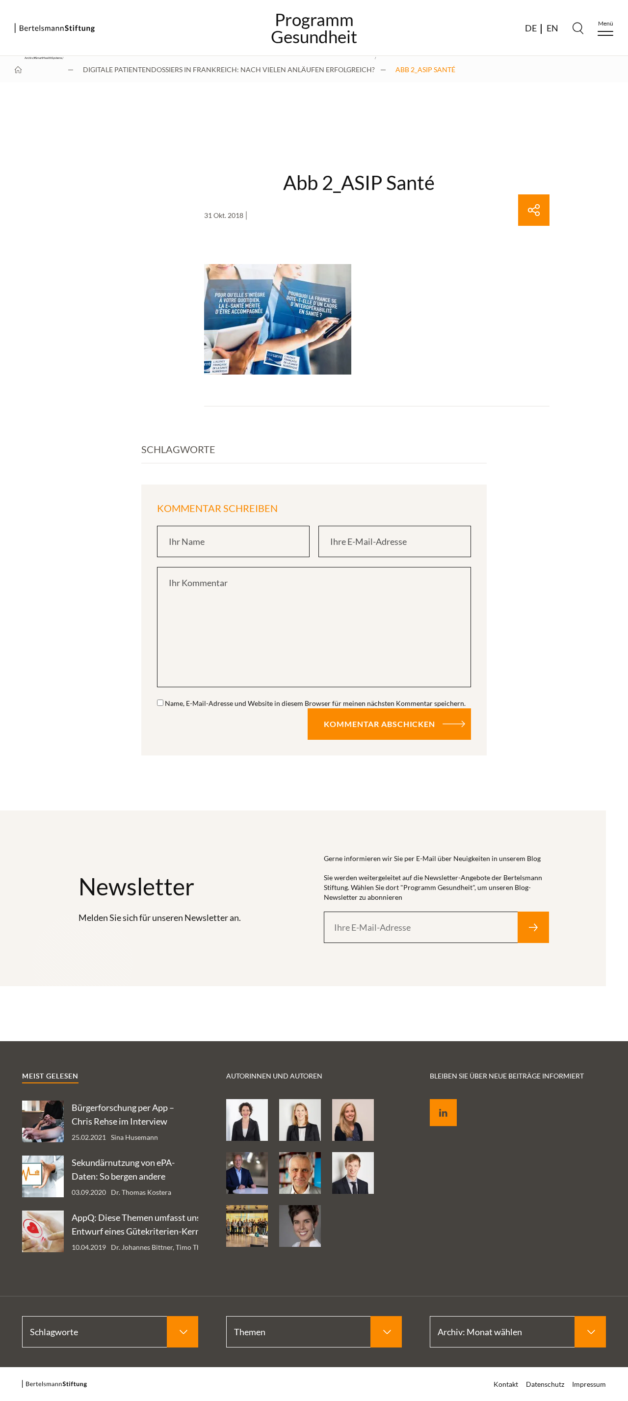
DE (531, 28)
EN (552, 28)
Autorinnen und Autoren (274, 1076)
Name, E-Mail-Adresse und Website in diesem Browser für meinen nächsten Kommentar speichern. (315, 703)
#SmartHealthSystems (48, 57)
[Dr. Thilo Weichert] (300, 1173)
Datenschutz (545, 1384)
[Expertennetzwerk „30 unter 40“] (247, 1226)
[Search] (578, 28)
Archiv (29, 57)
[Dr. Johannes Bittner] (353, 1173)
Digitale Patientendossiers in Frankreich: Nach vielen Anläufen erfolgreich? (229, 69)
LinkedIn (436, 1101)
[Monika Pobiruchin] (300, 1226)
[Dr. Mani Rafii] (247, 1173)
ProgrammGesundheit (314, 28)
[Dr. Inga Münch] (300, 1120)
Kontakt (506, 1384)
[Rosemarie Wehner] (247, 1120)
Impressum (589, 1384)
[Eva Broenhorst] (353, 1120)
